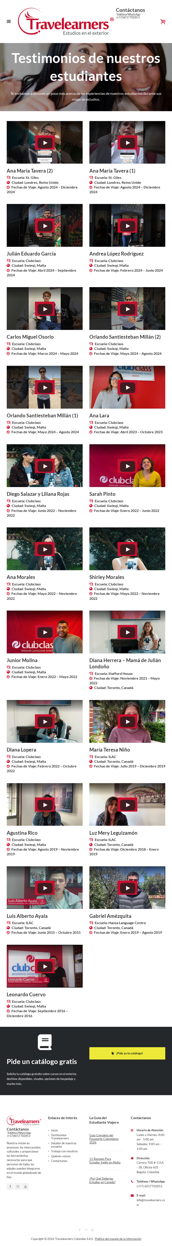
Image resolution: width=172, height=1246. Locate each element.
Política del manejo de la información (118, 1239)
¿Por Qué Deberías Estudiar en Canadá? (102, 1180)
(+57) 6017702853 (149, 1186)
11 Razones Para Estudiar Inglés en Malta (104, 1160)
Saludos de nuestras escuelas (64, 1144)
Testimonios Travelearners (60, 1136)
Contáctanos (59, 1161)
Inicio (54, 1130)
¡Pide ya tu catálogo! (129, 1053)
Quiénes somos (61, 1156)
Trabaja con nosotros (64, 1151)
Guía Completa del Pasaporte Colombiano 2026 (103, 1138)
